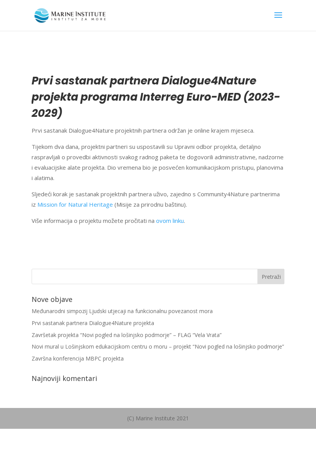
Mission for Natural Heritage (75, 204)
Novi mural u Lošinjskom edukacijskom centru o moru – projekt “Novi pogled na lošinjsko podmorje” (158, 346)
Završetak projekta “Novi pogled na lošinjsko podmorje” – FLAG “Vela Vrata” (127, 335)
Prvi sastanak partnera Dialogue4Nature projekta (93, 323)
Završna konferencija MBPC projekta (78, 358)
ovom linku (170, 220)
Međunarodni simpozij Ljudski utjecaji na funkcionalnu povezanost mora (122, 311)
